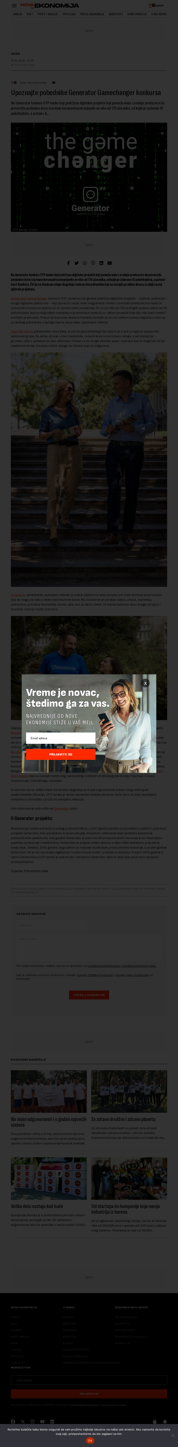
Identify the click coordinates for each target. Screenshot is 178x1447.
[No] (172, 1435)
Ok (90, 1440)
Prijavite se (61, 754)
